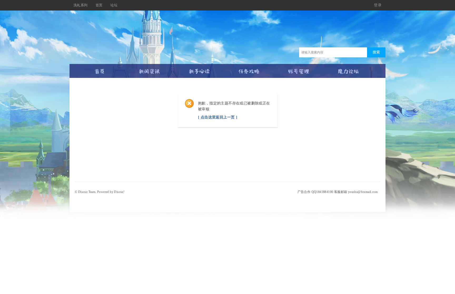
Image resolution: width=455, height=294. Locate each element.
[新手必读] (199, 69)
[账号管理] (298, 69)
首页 (99, 5)
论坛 (113, 5)
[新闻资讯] (149, 69)
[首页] (99, 69)
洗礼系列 (80, 5)
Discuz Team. (87, 192)
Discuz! (119, 192)
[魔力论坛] (348, 69)
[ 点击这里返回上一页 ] (217, 117)
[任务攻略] (249, 69)
